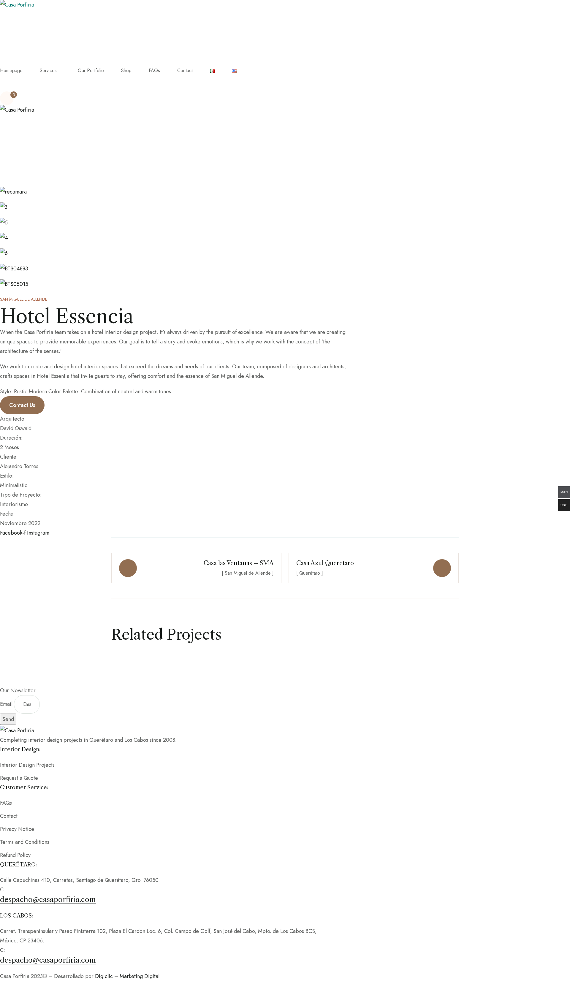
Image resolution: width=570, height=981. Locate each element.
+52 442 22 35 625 (29, 889)
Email (7, 704)
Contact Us (22, 405)
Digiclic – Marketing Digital (127, 976)
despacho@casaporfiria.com (48, 899)
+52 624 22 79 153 (28, 950)
